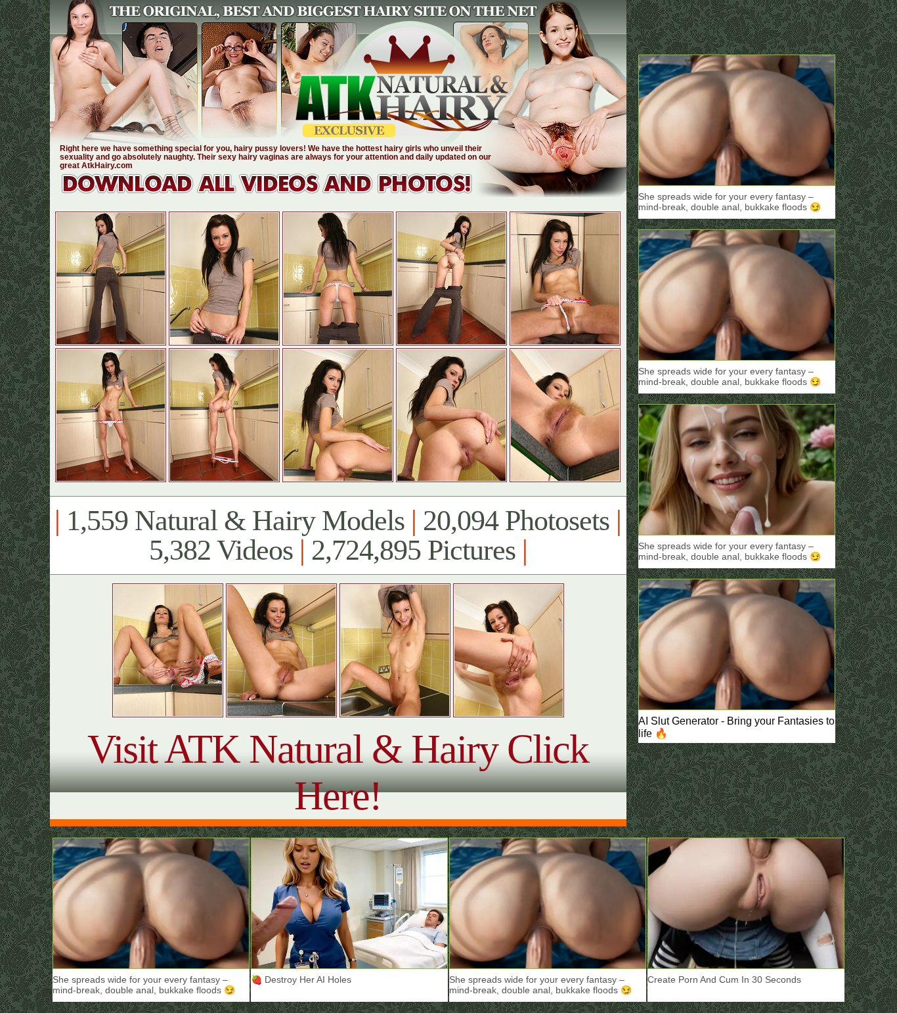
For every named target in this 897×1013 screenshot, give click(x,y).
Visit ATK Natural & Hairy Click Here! (337, 772)
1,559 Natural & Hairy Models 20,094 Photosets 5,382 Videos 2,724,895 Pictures (338, 535)
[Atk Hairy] (279, 193)
